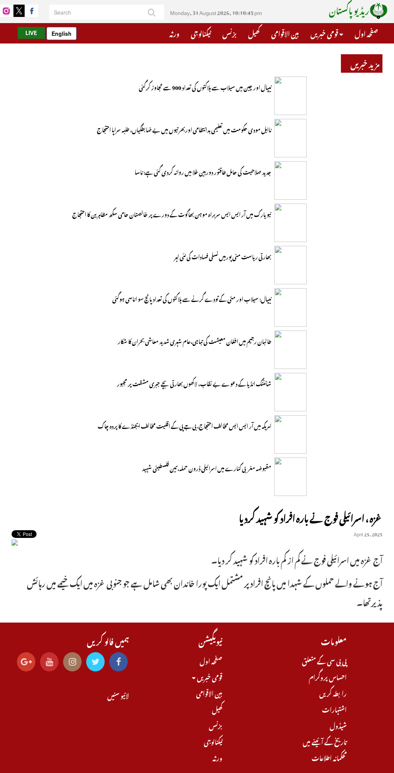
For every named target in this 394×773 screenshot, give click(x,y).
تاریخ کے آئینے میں (325, 741)
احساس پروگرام (328, 676)
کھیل (254, 33)
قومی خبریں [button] (325, 33)
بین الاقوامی (285, 33)
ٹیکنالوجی (201, 33)
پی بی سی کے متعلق (324, 660)
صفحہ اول (366, 33)
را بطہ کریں (333, 692)
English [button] (62, 33)
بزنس (229, 33)
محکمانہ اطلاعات (329, 757)
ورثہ (174, 33)
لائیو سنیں (118, 695)
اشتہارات (334, 708)
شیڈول (338, 725)
